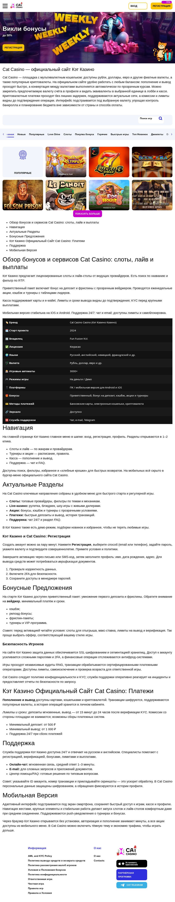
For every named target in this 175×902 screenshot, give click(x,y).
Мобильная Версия (23, 250)
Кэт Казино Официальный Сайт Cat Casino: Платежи (47, 241)
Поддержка (17, 245)
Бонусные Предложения (26, 236)
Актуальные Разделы (24, 231)
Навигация (17, 227)
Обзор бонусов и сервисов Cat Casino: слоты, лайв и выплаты (54, 222)
